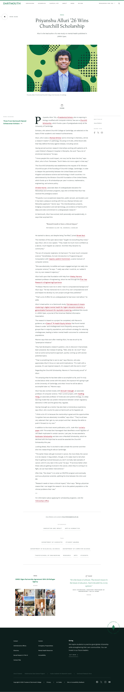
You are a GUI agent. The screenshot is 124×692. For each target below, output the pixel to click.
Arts (76, 555)
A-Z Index (59, 682)
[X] (101, 682)
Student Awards (72, 542)
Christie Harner (41, 188)
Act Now (72, 654)
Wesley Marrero (76, 276)
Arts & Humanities (72, 528)
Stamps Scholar (55, 138)
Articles (62, 15)
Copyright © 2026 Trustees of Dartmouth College (27, 682)
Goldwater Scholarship (43, 436)
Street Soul (81, 235)
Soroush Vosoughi (67, 391)
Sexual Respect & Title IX (20, 655)
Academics (42, 3)
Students (84, 555)
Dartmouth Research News (84, 673)
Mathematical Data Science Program (35, 673)
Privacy (49, 682)
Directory (16, 650)
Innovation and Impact (52, 528)
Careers (40, 641)
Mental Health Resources (45, 650)
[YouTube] (109, 682)
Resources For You (106, 3)
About (64, 3)
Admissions (30, 3)
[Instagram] (105, 682)
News (72, 3)
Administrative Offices (19, 646)
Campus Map (17, 660)
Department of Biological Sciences (45, 549)
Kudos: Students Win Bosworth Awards (61, 673)
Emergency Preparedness (45, 646)
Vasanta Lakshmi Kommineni (59, 259)
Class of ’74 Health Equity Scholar (58, 323)
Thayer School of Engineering (47, 555)
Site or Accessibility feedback (75, 682)
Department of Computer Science (76, 549)
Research (67, 555)
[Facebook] (97, 682)
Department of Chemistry (52, 542)
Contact (15, 641)
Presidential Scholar (65, 117)
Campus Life (54, 3)
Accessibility (42, 655)
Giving (80, 3)
